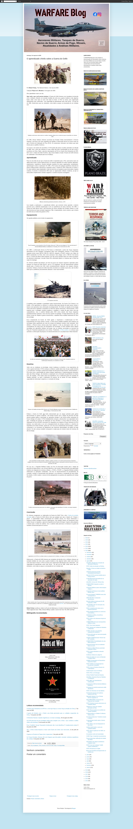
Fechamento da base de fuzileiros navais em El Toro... (94, 693)
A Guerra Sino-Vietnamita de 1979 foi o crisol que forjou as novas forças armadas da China (51, 708)
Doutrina (44, 745)
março (88, 763)
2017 (86, 774)
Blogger (74, 808)
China (40, 745)
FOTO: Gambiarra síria (98, 338)
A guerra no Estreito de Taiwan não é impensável (39, 734)
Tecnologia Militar (61, 745)
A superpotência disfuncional (96, 359)
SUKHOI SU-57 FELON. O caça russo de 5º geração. (98, 409)
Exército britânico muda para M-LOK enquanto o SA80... (95, 602)
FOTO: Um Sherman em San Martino (95, 690)
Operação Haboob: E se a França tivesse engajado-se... (94, 697)
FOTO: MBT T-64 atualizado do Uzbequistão (94, 681)
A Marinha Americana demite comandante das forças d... (93, 572)
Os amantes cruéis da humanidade (95, 734)
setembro (89, 558)
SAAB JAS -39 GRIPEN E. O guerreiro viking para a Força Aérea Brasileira (99, 398)
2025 (86, 540)
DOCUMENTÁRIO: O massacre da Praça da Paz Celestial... (94, 700)
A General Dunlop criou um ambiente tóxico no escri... (95, 645)
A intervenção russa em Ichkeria (94, 670)
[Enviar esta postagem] (45, 743)
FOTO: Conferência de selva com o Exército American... (95, 609)
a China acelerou (64, 330)
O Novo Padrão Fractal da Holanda (95, 675)
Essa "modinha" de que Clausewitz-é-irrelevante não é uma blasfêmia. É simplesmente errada (52, 725)
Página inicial (52, 796)
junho (88, 756)
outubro (89, 556)
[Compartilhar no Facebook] (53, 743)
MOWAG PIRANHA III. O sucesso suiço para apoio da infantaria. (98, 372)
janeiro (88, 767)
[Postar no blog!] (49, 743)
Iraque (55, 745)
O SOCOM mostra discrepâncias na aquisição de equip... (95, 579)
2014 (86, 780)
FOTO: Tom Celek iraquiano (93, 625)
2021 (86, 548)
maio (88, 759)
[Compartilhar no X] (51, 743)
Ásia (32, 745)
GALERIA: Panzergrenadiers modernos (96, 348)
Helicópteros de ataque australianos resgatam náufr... (95, 742)
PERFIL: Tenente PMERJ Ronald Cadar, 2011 (98, 317)
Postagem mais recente (33, 796)
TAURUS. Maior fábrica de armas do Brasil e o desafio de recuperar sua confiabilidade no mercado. (99, 385)
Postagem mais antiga (72, 796)
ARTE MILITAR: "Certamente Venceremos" (93, 598)
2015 (86, 778)
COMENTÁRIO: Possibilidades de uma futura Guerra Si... (95, 642)
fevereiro (89, 765)
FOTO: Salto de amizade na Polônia (95, 566)
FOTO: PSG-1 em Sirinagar (93, 672)
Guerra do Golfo (49, 745)
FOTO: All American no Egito (93, 748)
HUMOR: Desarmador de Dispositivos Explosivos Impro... (95, 661)
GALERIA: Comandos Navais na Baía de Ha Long (99, 422)
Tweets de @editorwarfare (90, 468)
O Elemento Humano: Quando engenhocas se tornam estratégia (43, 717)
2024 (86, 542)
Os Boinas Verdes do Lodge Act (94, 654)
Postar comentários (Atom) (37, 798)
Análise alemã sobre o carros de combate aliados (94, 728)
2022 (86, 546)
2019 (86, 770)
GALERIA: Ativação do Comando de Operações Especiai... (95, 563)
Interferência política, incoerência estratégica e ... (94, 615)
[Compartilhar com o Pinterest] (55, 743)
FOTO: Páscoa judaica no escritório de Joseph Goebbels (95, 710)
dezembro (89, 552)
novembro (89, 554)
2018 (86, 772)
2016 (86, 776)
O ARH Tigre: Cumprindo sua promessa (96, 736)
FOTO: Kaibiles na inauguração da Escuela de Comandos (94, 664)
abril (88, 761)
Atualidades (35, 745)
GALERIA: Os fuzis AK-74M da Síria (95, 582)
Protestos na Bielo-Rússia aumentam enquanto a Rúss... (95, 648)
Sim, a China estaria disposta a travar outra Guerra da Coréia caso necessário (48, 729)
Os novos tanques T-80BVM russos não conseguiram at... (96, 595)
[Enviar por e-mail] (48, 743)
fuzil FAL (62, 603)
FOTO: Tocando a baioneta (99, 327)
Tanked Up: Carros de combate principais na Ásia (94, 707)
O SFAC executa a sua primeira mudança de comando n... (94, 631)
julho (88, 754)
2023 (86, 544)
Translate (95, 446)
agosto (88, 561)
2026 (86, 538)
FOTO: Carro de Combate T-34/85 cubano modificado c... (94, 746)
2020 (86, 550)
